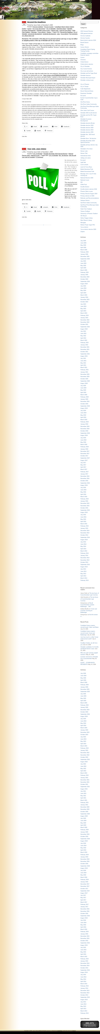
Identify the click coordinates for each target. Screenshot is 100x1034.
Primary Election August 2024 (88, 193)
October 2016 (84, 480)
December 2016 (84, 476)
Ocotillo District (84, 187)
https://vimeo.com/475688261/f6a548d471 (55, 75)
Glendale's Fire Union (86, 149)
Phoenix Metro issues (86, 191)
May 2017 (83, 465)
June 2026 (83, 243)
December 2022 (84, 320)
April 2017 (83, 467)
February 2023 (84, 315)
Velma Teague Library (86, 218)
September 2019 (85, 406)
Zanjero (82, 231)
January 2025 (84, 274)
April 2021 (83, 365)
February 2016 (84, 499)
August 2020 (84, 383)
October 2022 (84, 324)
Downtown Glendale (86, 93)
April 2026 (83, 247)
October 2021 (84, 351)
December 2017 (84, 451)
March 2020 (83, 394)
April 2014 (83, 548)
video (58, 34)
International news (85, 155)
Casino (82, 57)
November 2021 (84, 349)
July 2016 (83, 487)
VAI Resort (83, 216)
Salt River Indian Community (88, 202)
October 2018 (84, 431)
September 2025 (85, 259)
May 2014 (83, 546)
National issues (84, 180)
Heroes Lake (84, 151)
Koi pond (82, 160)
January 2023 (84, 317)
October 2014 (84, 535)
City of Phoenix (84, 84)
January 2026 (84, 254)
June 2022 (83, 333)
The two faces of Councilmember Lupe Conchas (89, 598)
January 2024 (84, 297)
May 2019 (83, 415)
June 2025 (83, 263)
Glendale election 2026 (86, 132)
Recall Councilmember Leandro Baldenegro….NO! (87, 604)
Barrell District (84, 42)
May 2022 (83, 335)
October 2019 (84, 404)
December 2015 (84, 503)
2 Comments (39, 157)
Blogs (82, 44)
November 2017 (84, 453)
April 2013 (83, 576)
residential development (49, 34)
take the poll (72, 155)
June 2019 (83, 412)
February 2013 (84, 580)
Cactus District (84, 47)
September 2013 (85, 564)
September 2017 (85, 458)
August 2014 (84, 539)
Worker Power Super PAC (87, 225)
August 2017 (84, 460)
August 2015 (84, 512)
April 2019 (83, 417)
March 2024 (83, 295)
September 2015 (85, 510)
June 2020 (83, 388)
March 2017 (83, 469)
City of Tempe (84, 86)
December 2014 (84, 530)
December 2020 (84, 374)
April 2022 (83, 338)
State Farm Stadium (86, 209)
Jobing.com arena (85, 158)
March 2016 (83, 496)
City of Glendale (85, 66)
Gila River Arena (85, 102)
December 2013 (84, 557)
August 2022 (84, 329)
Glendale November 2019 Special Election (55, 153)
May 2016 (83, 492)
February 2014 (84, 553)
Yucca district (84, 227)
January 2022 (84, 345)
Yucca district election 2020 (88, 229)
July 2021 (83, 358)
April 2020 (83, 392)
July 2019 (83, 410)
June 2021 (83, 360)
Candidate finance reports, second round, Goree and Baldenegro (87, 632)
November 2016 (84, 478)
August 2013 (84, 567)
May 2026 (83, 245)
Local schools (84, 164)
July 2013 (83, 569)
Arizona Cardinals (85, 36)
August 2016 (84, 485)
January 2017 (84, 474)
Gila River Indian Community (88, 104)
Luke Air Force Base (86, 167)
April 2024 (83, 293)
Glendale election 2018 (86, 125)
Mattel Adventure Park (86, 169)
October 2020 (84, 379)
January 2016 (84, 501)
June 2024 (83, 288)
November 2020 (84, 376)
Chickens (83, 59)
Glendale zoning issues (87, 80)
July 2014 (83, 542)
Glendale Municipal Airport (87, 77)
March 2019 (83, 419)
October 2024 (84, 279)
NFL (81, 182)
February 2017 (84, 471)
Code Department (85, 89)
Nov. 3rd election (63, 155)
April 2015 (83, 521)
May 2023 (83, 308)
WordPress (59, 1030)
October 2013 (84, 562)
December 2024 (84, 277)
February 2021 (84, 369)
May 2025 (83, 265)
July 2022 (83, 331)
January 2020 (84, 399)
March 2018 (83, 444)
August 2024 (84, 283)
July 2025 (83, 261)
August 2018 (84, 435)
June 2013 (83, 571)
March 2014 (83, 551)
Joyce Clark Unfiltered (20, 6)
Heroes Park (84, 153)
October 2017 (84, 456)
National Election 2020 (86, 178)
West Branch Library (86, 220)
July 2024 (83, 286)
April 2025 (83, 268)
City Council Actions (86, 68)
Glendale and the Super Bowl (88, 73)
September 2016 (85, 483)
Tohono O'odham (85, 211)
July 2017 (83, 462)
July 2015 (83, 514)
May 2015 (83, 519)
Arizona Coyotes (85, 38)
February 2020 (84, 397)
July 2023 (83, 304)
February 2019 (84, 422)
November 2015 (84, 505)
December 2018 (84, 426)
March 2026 (83, 249)
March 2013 (83, 578)
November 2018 (84, 428)
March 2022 (83, 340)
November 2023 (84, 299)
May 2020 (83, 390)
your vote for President (28, 157)
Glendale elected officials (87, 123)
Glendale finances (85, 75)
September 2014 (85, 537)
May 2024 (83, 290)
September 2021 (85, 354)
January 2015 (84, 528)
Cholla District (84, 62)
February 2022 (84, 342)
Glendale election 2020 (86, 127)
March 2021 (83, 367)
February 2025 (84, 272)
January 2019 (84, 424)
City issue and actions (86, 71)
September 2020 (85, 381)
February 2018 (84, 446)
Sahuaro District (85, 200)
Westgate (83, 222)
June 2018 (83, 440)
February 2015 (84, 526)
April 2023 (83, 311)
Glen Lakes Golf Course (87, 110)
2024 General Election (86, 31)
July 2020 (83, 385)
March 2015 (83, 523)
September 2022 (85, 326)
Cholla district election (86, 64)
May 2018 (83, 442)
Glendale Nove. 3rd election (88, 138)
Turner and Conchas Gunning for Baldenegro (88, 610)
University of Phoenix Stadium (89, 213)
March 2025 (83, 270)
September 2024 (85, 281)
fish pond (83, 95)
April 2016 (83, 494)
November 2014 (84, 533)
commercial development (35, 34)
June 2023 (83, 306)
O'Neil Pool (83, 184)
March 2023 (83, 313)
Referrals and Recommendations (89, 198)
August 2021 (84, 356)
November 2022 (84, 322)
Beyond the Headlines (36, 22)
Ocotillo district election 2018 (88, 189)
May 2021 (83, 363)
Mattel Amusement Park (87, 171)
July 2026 (83, 240)
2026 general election (86, 33)
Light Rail (83, 162)
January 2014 (84, 555)
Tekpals (74, 1030)
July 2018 (83, 437)
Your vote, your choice (36, 149)
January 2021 (84, 372)
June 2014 (83, 544)
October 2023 (84, 301)
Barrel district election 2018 (88, 40)
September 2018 (85, 433)
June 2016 (83, 489)
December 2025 (84, 256)
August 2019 (84, 408)
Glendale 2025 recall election (88, 113)
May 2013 (83, 573)
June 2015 (83, 517)
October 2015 (84, 508)
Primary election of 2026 (87, 196)
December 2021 (84, 347)
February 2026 (84, 252)
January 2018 (84, 449)
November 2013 (84, 560)
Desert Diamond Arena (86, 91)
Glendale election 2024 (86, 130)
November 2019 (84, 401)
